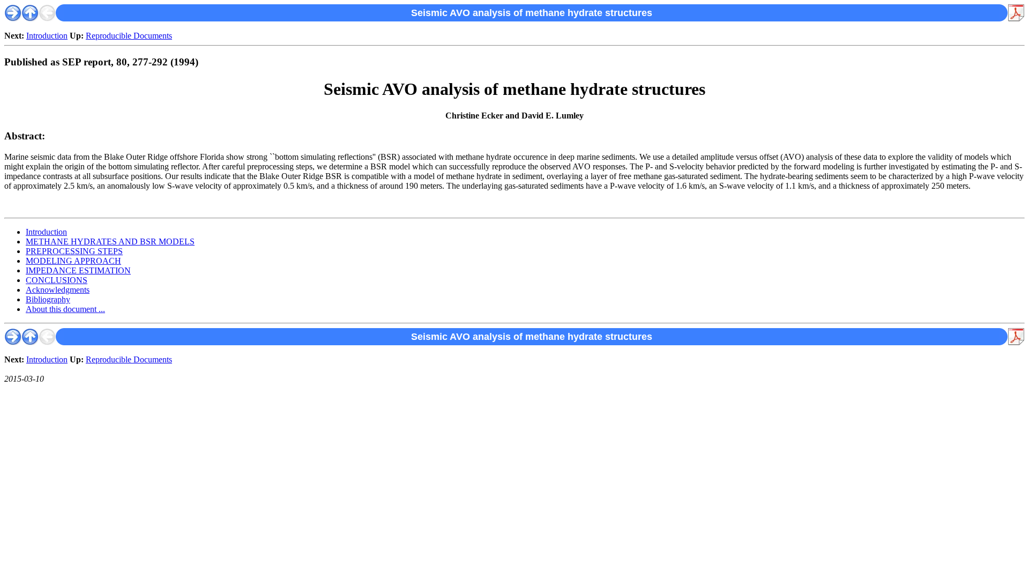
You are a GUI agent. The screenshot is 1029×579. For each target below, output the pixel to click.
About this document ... (65, 309)
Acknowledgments (58, 289)
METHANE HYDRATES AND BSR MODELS (110, 241)
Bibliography (48, 299)
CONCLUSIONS (56, 280)
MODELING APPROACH (73, 260)
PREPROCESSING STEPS (74, 251)
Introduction (47, 35)
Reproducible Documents (129, 35)
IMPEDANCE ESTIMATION (78, 270)
